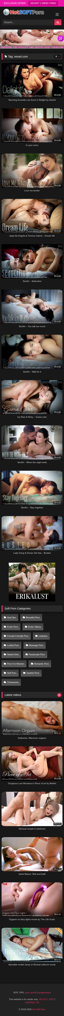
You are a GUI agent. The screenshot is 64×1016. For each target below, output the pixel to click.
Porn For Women (15, 663)
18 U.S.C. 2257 (46, 999)
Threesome (12, 682)
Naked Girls (13, 654)
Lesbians (43, 636)
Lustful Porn (13, 645)
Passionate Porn (37, 654)
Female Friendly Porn (17, 636)
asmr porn (30, 992)
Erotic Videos (34, 626)
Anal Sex (11, 617)
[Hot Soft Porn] (26, 12)
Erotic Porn (12, 626)
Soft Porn (11, 673)
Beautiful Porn (33, 617)
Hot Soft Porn (38, 1009)
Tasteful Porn (32, 673)
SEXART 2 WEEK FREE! (43, 3)
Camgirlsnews (44, 992)
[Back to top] (54, 1007)
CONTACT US (32, 1002)
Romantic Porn (41, 663)
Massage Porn (36, 645)
